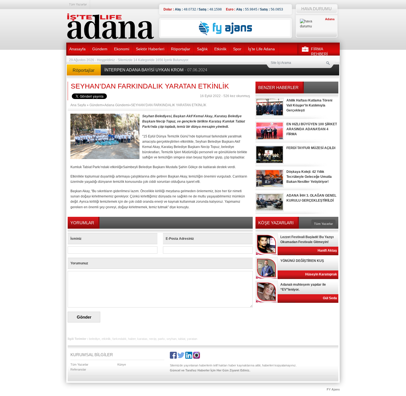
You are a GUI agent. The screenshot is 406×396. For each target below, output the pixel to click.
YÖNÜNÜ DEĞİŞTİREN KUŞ (302, 261)
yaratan (192, 338)
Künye (121, 364)
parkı (161, 338)
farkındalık (119, 338)
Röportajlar (180, 49)
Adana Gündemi (116, 105)
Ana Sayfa (78, 105)
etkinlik (106, 338)
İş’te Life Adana (261, 49)
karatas (142, 338)
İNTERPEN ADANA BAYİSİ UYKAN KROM (155, 69)
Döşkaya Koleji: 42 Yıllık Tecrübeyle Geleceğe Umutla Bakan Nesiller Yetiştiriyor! (309, 177)
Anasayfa (77, 49)
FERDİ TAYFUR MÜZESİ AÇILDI (310, 148)
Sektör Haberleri (150, 49)
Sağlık (202, 49)
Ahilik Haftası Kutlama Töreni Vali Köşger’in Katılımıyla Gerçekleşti (309, 105)
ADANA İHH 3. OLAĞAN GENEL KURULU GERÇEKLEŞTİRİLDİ (311, 198)
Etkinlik (220, 49)
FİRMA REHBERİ (319, 51)
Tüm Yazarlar (78, 4)
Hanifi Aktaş (327, 250)
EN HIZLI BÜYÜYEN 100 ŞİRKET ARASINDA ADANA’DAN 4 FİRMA (311, 129)
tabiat (181, 338)
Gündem (99, 49)
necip (152, 338)
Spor (237, 49)
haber (132, 338)
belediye (94, 338)
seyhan (171, 338)
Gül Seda (330, 298)
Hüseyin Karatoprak (321, 274)
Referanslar (78, 369)
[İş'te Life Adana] (110, 26)
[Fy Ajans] (225, 35)
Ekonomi (121, 49)
